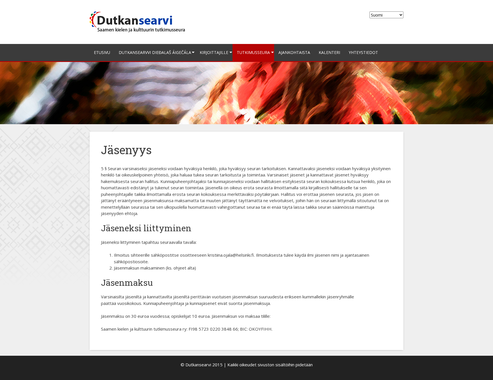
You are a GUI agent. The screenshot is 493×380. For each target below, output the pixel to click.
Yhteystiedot (363, 52)
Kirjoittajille (214, 52)
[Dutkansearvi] (140, 21)
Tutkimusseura (253, 52)
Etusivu (102, 52)
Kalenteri (329, 52)
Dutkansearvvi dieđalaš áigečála (155, 52)
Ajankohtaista (294, 52)
